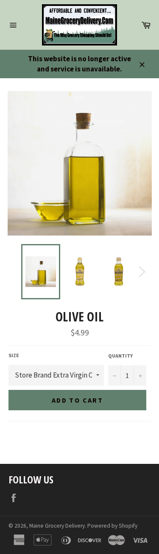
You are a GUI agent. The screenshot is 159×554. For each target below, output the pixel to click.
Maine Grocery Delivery (57, 525)
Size (13, 355)
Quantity (120, 355)
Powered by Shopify (112, 525)
